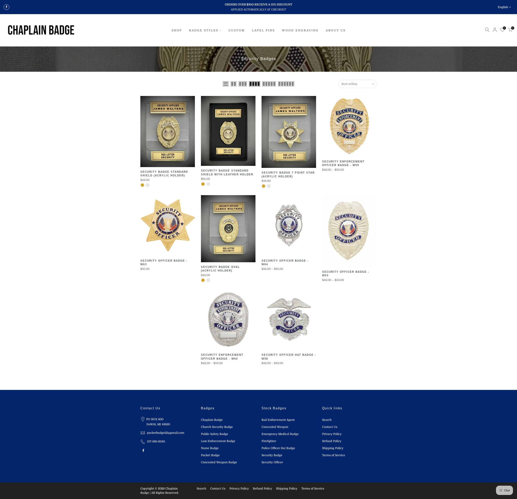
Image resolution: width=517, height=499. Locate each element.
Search (327, 419)
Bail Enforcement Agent (278, 419)
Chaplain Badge (212, 419)
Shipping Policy (332, 448)
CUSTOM (237, 30)
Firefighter (269, 441)
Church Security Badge (217, 426)
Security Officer (272, 462)
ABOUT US (336, 30)
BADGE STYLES (203, 30)
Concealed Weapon (275, 426)
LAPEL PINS (263, 30)
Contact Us (329, 426)
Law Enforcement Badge (218, 441)
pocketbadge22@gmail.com (165, 432)
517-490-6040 (156, 441)
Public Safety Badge (214, 434)
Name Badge (210, 448)
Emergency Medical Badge (280, 434)
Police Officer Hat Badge (278, 448)
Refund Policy (331, 441)
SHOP (177, 30)
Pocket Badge (210, 455)
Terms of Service (333, 455)
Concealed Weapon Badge (219, 462)
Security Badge (272, 455)
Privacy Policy (332, 434)
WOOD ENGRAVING (300, 30)
